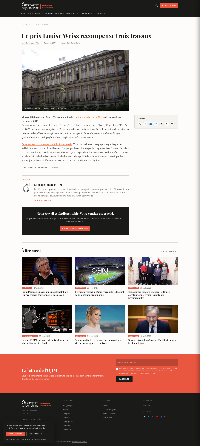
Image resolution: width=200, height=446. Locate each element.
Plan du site (107, 417)
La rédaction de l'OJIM (30, 43)
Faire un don (148, 406)
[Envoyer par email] (161, 124)
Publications (86, 13)
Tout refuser (35, 434)
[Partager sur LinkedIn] (150, 124)
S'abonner (124, 379)
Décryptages (27, 13)
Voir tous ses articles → (46, 201)
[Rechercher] (157, 6)
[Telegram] (152, 416)
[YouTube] (157, 416)
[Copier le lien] (167, 124)
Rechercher (100, 13)
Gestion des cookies (79, 441)
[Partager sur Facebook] (145, 124)
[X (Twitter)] (144, 416)
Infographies (72, 13)
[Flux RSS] (165, 416)
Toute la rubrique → (168, 251)
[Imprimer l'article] (172, 124)
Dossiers (38, 13)
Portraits (59, 13)
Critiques (49, 13)
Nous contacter (109, 413)
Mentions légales (109, 409)
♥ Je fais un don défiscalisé (75, 228)
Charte (105, 406)
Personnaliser (12, 439)
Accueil (26, 24)
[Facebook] (148, 416)
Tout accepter (15, 434)
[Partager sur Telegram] (156, 124)
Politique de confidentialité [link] (34, 439)
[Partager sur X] (140, 124)
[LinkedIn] (161, 416)
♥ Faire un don (169, 5)
